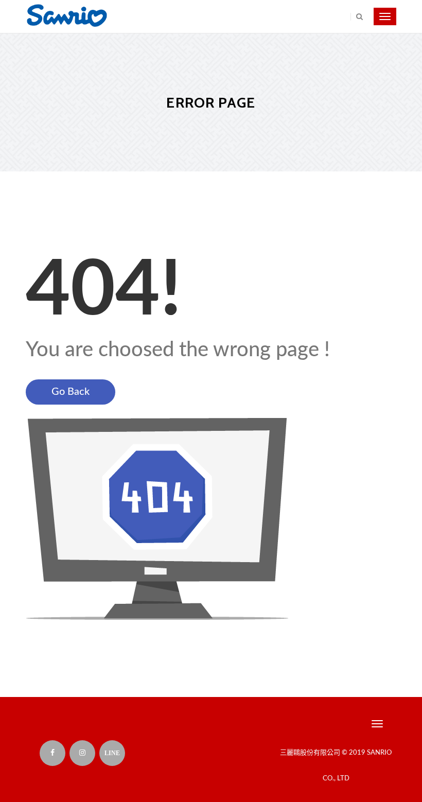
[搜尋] (356, 17)
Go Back (70, 392)
